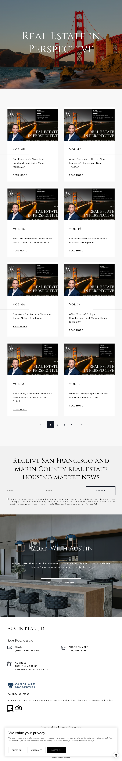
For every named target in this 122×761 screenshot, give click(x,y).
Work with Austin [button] (61, 582)
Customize (36, 750)
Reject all (17, 750)
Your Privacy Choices (61, 758)
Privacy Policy (93, 504)
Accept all (56, 750)
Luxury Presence (70, 727)
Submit (100, 490)
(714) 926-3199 (77, 650)
